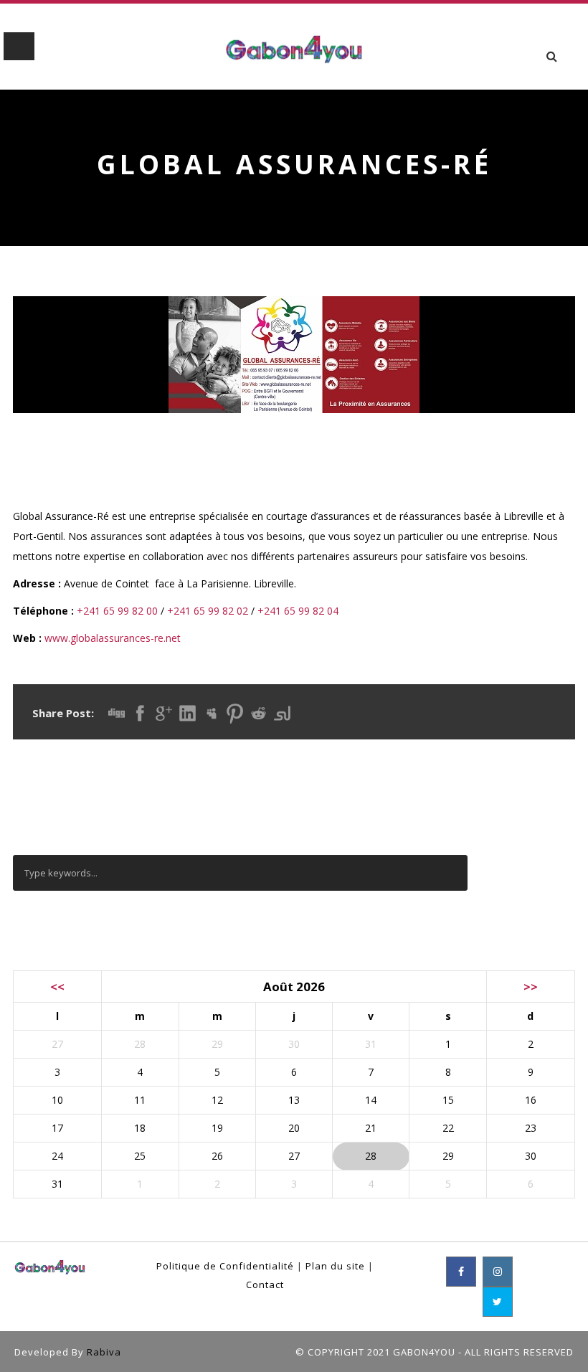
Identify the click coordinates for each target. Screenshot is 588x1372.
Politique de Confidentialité (225, 1265)
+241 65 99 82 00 (117, 611)
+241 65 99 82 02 (207, 611)
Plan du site (335, 1265)
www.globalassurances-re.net (112, 638)
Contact (265, 1284)
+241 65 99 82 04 (297, 611)
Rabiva (104, 1351)
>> (530, 986)
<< (57, 986)
